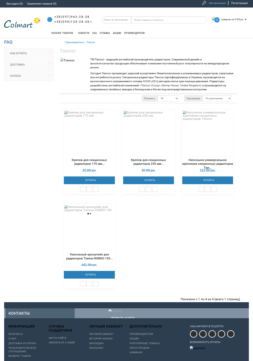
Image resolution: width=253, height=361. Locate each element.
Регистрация (239, 3)
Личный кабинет (101, 333)
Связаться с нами (62, 342)
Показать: (150, 98)
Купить (90, 180)
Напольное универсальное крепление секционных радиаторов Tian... (207, 164)
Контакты (15, 333)
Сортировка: (193, 98)
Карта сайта (57, 337)
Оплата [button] (15, 75)
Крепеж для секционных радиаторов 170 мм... (89, 162)
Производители (134, 33)
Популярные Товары (144, 343)
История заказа (100, 338)
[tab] (29, 53)
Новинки (135, 352)
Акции (117, 33)
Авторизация (217, 3)
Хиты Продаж (139, 347)
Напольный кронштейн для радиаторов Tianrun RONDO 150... (89, 256)
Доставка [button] (17, 64)
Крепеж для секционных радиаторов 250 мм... (148, 162)
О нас (12, 338)
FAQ (94, 33)
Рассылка (96, 347)
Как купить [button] (18, 53)
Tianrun (91, 42)
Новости (83, 33)
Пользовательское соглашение (22, 349)
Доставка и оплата (22, 343)
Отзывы (105, 33)
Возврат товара (19, 355)
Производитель (74, 42)
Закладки (96, 343)
